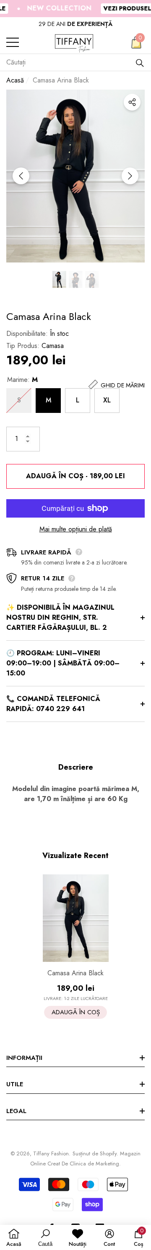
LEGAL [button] (16, 1111)
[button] (136, 42)
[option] (75, 24)
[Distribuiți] (132, 102)
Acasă (15, 80)
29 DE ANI (75, 24)
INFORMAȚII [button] (24, 1057)
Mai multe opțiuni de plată (75, 529)
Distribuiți (132, 102)
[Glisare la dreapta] (130, 176)
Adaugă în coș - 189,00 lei (75, 476)
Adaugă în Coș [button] (76, 1012)
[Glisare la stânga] (21, 176)
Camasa (53, 346)
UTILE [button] (14, 1084)
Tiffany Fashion (51, 1153)
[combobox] (70, 62)
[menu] (12, 42)
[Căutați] (140, 62)
